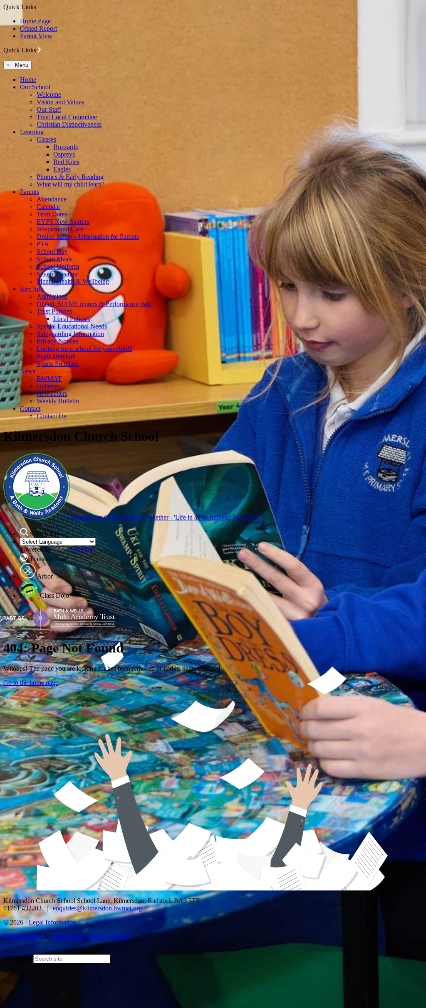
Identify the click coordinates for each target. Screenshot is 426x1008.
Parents (29, 191)
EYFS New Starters (63, 221)
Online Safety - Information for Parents (88, 236)
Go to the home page (30, 682)
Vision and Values (60, 101)
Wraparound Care (60, 229)
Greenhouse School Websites (91, 936)
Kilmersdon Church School (166, 517)
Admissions (52, 296)
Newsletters (52, 393)
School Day (52, 251)
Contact (30, 408)
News (27, 371)
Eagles (62, 169)
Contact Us (51, 415)
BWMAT (49, 378)
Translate (82, 549)
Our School (35, 87)
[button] (39, 49)
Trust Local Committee (67, 116)
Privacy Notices (57, 341)
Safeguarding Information (70, 333)
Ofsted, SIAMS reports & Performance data (94, 303)
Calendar (48, 206)
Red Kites (66, 161)
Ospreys (64, 154)
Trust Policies (54, 311)
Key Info (32, 288)
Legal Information (52, 922)
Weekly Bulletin (58, 401)
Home (28, 79)
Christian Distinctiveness (69, 124)
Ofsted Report (38, 28)
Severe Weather (57, 273)
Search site (17, 958)
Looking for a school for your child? (84, 348)
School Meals (54, 258)
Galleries (48, 386)
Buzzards (65, 146)
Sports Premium (58, 363)
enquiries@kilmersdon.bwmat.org (97, 908)
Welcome (49, 94)
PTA (43, 244)
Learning (32, 131)
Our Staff (49, 109)
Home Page (35, 21)
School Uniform (58, 266)
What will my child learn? (70, 184)
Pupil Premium (56, 356)
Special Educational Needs (72, 326)
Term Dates (52, 214)
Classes (46, 139)
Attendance (52, 199)
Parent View (36, 35)
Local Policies (71, 318)
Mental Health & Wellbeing (73, 281)
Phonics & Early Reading (70, 176)
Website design (23, 936)
